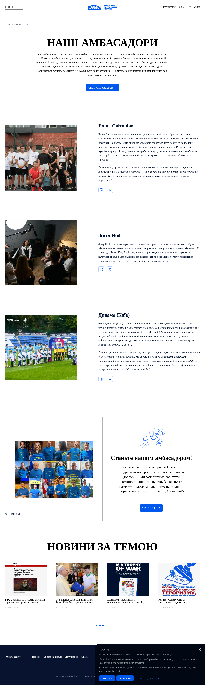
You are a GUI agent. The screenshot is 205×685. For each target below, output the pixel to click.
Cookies (85, 656)
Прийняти (107, 678)
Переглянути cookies (148, 678)
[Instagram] (101, 190)
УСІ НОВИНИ (100, 625)
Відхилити (125, 678)
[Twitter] (110, 190)
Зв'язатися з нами (53, 656)
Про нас (36, 656)
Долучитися (169, 7)
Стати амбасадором (100, 87)
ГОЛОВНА (9, 24)
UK (180, 7)
